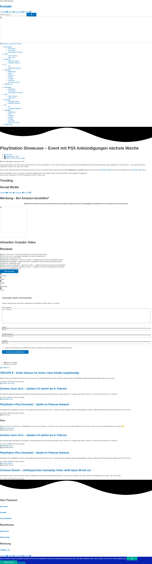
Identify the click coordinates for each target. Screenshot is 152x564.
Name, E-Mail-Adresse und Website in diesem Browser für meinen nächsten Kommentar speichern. (39, 348)
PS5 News (12, 49)
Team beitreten (6, 518)
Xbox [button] (6, 54)
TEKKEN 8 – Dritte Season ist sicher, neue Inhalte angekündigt (39, 372)
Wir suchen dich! (14, 82)
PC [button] (5, 64)
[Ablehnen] (21, 563)
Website (5, 341)
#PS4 (8, 158)
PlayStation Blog (105, 170)
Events (10, 77)
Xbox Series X (13, 56)
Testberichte (8, 84)
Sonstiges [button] (7, 70)
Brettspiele (11, 71)
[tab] (78, 362)
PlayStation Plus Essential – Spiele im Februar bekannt (34, 404)
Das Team (4, 506)
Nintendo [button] (7, 59)
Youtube (135, 170)
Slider (23, 158)
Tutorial (10, 79)
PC (9, 66)
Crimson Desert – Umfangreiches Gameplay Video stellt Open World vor (45, 470)
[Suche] (31, 14)
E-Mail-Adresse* (7, 334)
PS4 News (12, 50)
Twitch (144, 170)
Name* (4, 327)
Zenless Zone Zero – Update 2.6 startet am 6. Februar (33, 388)
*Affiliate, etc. (5, 550)
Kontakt (6, 6)
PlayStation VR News (15, 52)
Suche (2, 14)
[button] (76, 275)
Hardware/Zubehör (14, 68)
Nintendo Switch (13, 61)
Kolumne (11, 75)
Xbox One (11, 57)
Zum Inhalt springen (6, 1)
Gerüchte (11, 80)
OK (132, 558)
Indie (9, 73)
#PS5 (13, 158)
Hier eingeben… (7, 307)
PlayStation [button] (8, 47)
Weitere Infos (8, 562)
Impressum (4, 531)
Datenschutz (5, 537)
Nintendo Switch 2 (14, 63)
